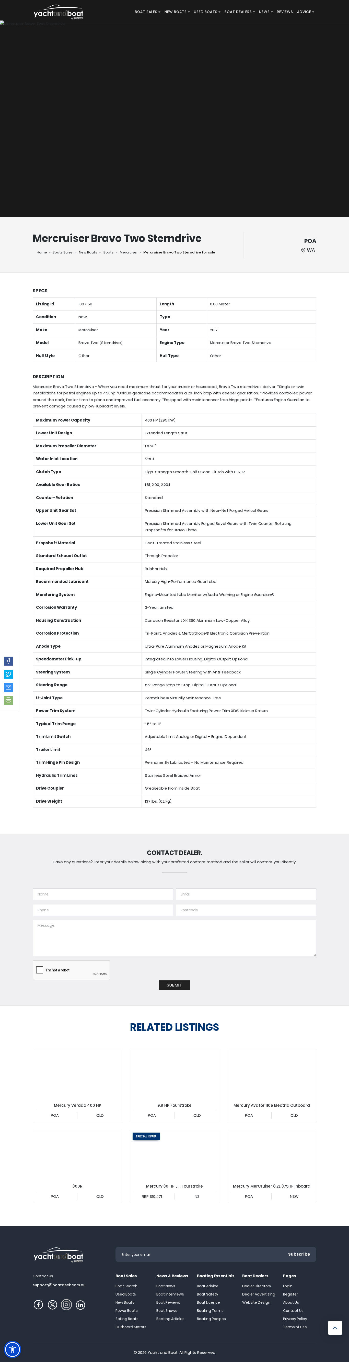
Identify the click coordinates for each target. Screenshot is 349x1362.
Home (42, 252)
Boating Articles (170, 1318)
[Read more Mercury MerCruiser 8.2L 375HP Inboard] (271, 1155)
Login (288, 1286)
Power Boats (126, 1310)
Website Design (256, 1302)
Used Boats (125, 1294)
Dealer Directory (256, 1286)
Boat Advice (207, 1286)
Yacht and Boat (163, 1352)
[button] (8, 661)
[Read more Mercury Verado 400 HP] (77, 1074)
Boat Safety (207, 1294)
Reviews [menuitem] (285, 11)
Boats (108, 252)
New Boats (88, 252)
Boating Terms (210, 1310)
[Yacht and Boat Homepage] (58, 12)
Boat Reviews (168, 1302)
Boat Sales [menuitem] (146, 11)
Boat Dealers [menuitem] (238, 11)
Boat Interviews (170, 1294)
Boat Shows (166, 1310)
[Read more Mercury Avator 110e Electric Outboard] (271, 1074)
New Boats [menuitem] (176, 11)
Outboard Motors (130, 1327)
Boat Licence (208, 1302)
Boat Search (126, 1286)
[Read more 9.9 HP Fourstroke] (174, 1074)
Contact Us (293, 1310)
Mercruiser (129, 252)
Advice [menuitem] (304, 11)
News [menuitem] (264, 11)
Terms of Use (295, 1327)
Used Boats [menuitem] (205, 11)
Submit (174, 985)
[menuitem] (160, 12)
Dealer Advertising (258, 1294)
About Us (291, 1302)
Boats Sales (63, 252)
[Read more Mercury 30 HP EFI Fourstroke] (174, 1155)
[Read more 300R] (77, 1155)
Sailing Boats (126, 1318)
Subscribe (299, 1254)
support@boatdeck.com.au (59, 1285)
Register (290, 1294)
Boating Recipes (211, 1318)
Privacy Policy (295, 1318)
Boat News (165, 1286)
